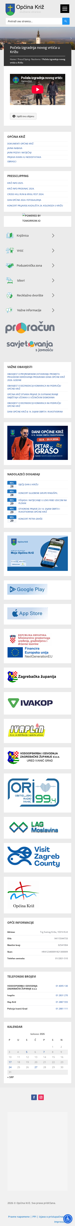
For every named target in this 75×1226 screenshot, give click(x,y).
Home (13, 59)
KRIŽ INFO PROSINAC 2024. (20, 188)
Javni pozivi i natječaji (19, 152)
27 (36, 1067)
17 (10, 1062)
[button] (71, 38)
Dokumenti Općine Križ (20, 143)
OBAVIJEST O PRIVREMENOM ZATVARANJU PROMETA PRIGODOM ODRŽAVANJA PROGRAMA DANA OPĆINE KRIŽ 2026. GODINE (36, 377)
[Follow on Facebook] (34, 1097)
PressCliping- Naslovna (29, 59)
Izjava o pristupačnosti (52, 1216)
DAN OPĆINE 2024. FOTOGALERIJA (24, 200)
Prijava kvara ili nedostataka (24, 157)
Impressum (61, 1221)
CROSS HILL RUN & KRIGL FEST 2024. (25, 194)
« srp (10, 1077)
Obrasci (11, 161)
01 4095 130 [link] (62, 985)
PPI (34, 1216)
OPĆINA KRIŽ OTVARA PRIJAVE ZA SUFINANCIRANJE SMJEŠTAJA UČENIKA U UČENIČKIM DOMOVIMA (32, 396)
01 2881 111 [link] (62, 1008)
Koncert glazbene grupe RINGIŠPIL (38, 493)
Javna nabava (14, 148)
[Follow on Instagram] (41, 1097)
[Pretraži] (66, 21)
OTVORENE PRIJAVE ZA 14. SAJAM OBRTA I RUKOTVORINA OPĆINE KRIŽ (39, 510)
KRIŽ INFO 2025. (15, 183)
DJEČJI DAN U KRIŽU (28, 484)
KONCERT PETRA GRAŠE (30, 518)
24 (10, 1067)
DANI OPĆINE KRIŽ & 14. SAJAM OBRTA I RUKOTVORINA (35, 411)
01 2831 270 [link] (62, 995)
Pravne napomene (19, 1216)
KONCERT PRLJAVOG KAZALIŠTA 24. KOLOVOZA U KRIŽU (35, 205)
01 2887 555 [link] (62, 1002)
